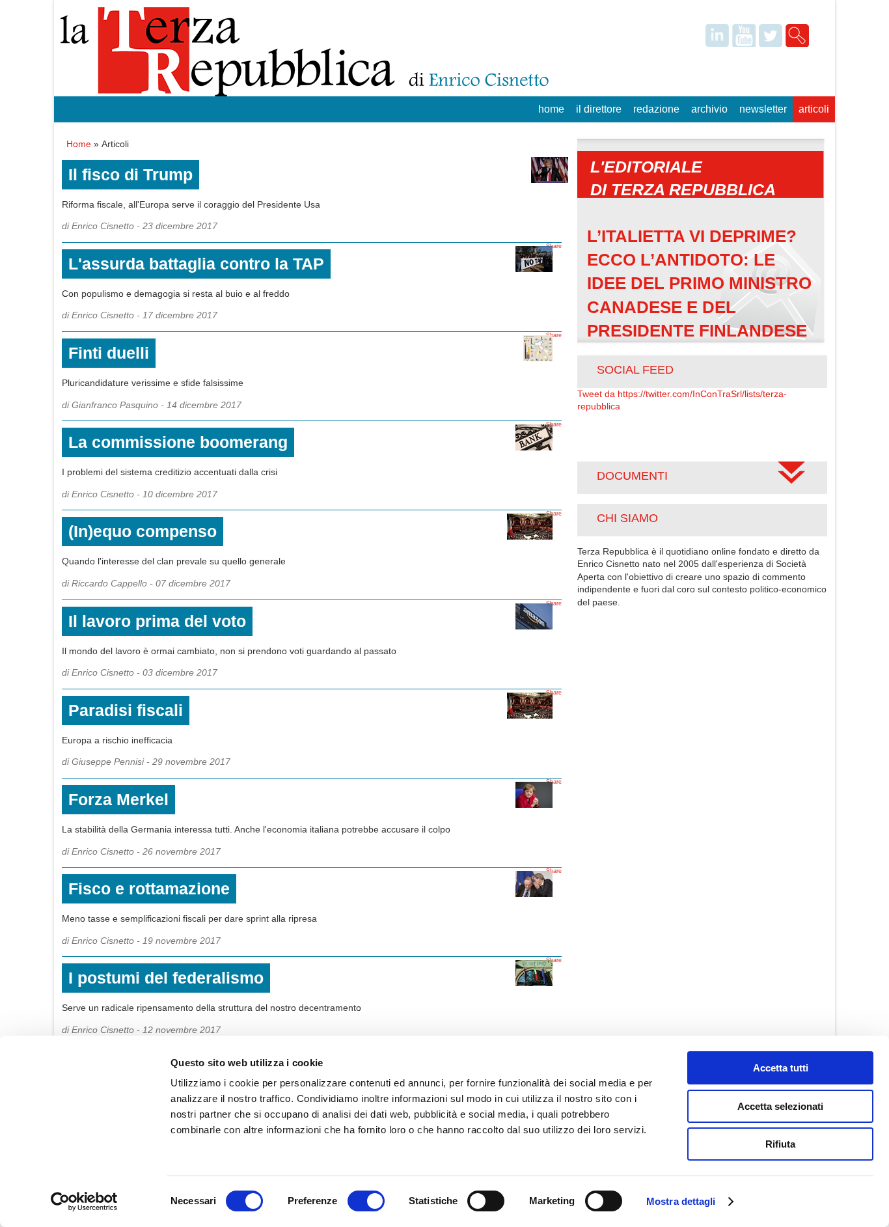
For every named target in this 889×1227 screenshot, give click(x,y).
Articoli (814, 109)
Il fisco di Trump (130, 174)
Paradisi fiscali (125, 710)
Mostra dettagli (681, 1201)
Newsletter (763, 109)
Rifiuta (780, 1144)
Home (551, 109)
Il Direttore (599, 109)
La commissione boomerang (178, 442)
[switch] (366, 1201)
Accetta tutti (780, 1067)
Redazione (656, 109)
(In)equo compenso (142, 531)
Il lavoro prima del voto (157, 621)
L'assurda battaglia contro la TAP (196, 264)
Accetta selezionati (780, 1106)
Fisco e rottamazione (149, 888)
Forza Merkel (118, 799)
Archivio (709, 109)
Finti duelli (108, 353)
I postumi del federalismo (166, 978)
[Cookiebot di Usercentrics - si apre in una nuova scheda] (84, 1201)
